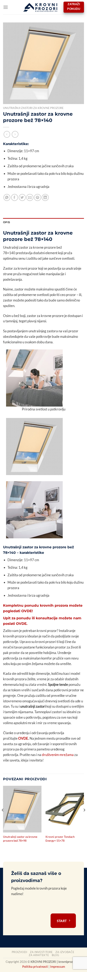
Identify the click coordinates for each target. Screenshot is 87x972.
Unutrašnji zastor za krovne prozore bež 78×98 (20, 838)
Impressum (57, 966)
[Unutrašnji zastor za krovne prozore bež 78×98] (22, 809)
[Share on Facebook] (14, 197)
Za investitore (41, 952)
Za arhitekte (39, 955)
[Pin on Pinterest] (37, 197)
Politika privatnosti (35, 966)
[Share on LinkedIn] (45, 197)
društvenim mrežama (58, 755)
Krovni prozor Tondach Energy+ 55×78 (60, 838)
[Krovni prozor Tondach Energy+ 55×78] (65, 809)
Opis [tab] (6, 222)
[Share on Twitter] (22, 197)
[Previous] (3, 818)
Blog (55, 955)
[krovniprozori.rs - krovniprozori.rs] (41, 7)
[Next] (84, 818)
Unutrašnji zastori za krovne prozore (33, 108)
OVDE (23, 738)
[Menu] (5, 7)
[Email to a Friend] (29, 197)
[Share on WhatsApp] (7, 197)
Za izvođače (64, 952)
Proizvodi (19, 952)
